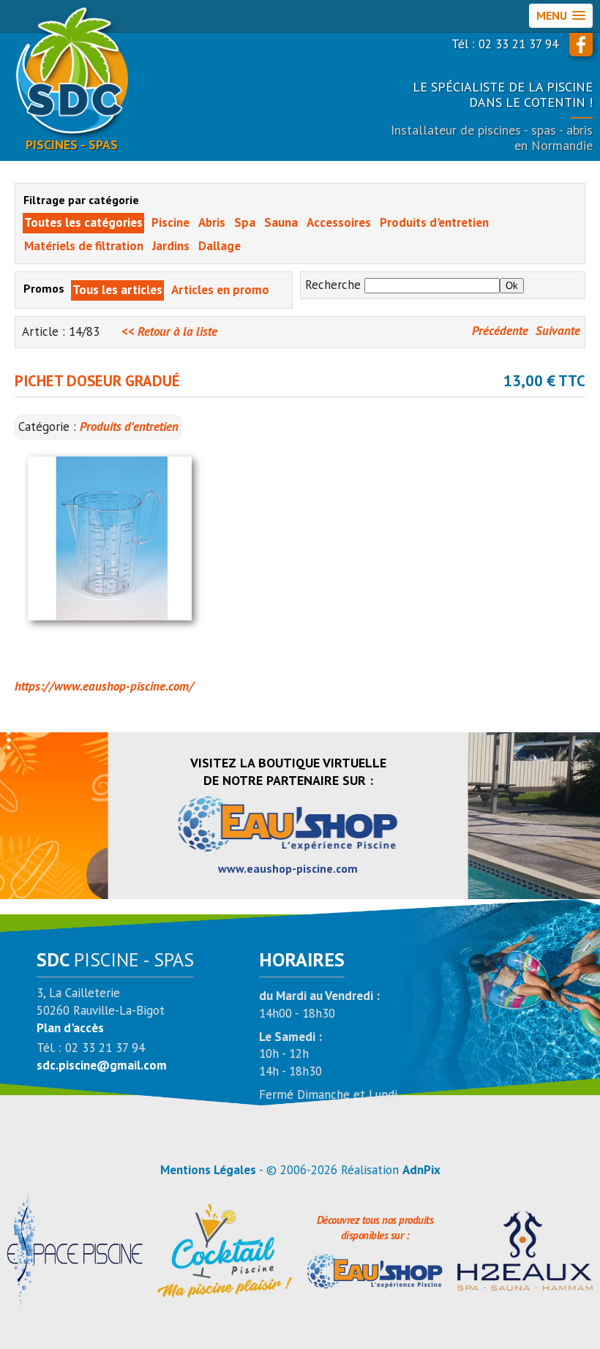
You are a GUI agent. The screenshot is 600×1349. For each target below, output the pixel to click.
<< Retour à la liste (169, 331)
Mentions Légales (208, 1170)
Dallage (219, 246)
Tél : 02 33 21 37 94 (504, 44)
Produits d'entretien (434, 222)
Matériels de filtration (83, 246)
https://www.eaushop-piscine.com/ (104, 686)
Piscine (170, 222)
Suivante (558, 331)
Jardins (171, 246)
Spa (244, 222)
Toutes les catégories (83, 222)
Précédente (500, 331)
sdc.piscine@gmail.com (102, 1065)
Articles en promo (220, 290)
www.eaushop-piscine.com (288, 868)
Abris (211, 222)
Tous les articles (117, 290)
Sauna (281, 222)
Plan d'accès (70, 1028)
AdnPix (421, 1170)
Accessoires (339, 222)
